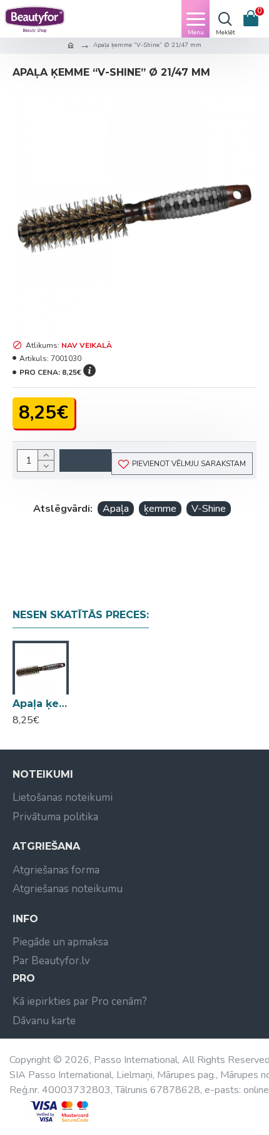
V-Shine (208, 509)
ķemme (160, 509)
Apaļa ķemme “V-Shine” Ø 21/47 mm (41, 704)
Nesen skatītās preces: (81, 615)
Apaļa (116, 509)
